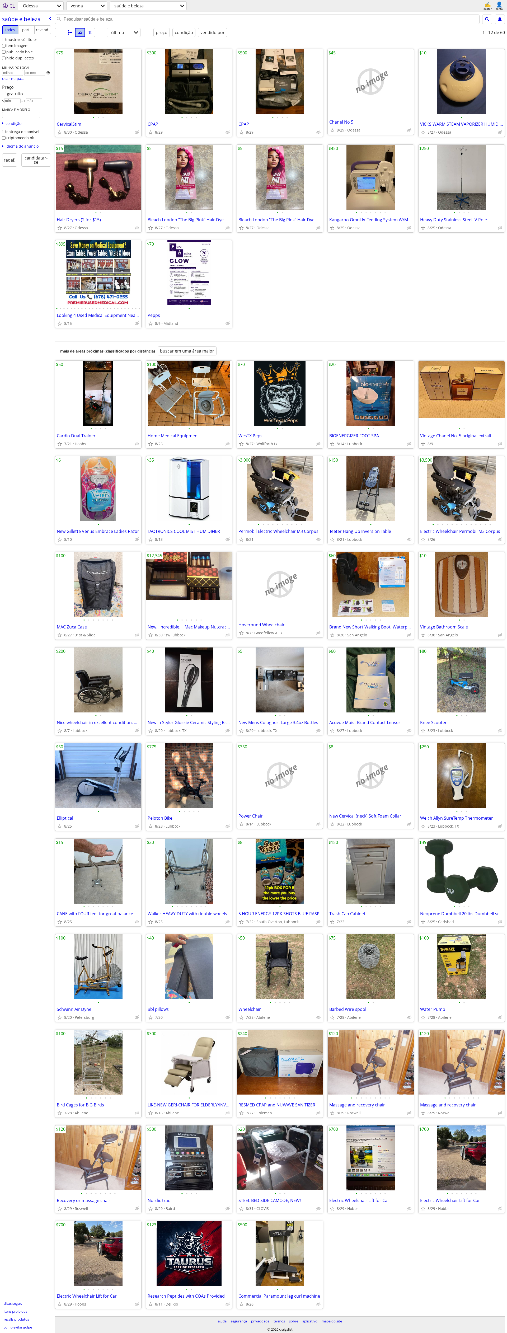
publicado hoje (19, 51)
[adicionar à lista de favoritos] (60, 132)
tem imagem (17, 45)
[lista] (60, 32)
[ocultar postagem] (137, 132)
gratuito (15, 94)
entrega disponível (22, 131)
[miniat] (70, 32)
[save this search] (500, 19)
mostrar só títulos (21, 39)
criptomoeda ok (20, 137)
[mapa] (90, 32)
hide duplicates (20, 57)
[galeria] (80, 32)
